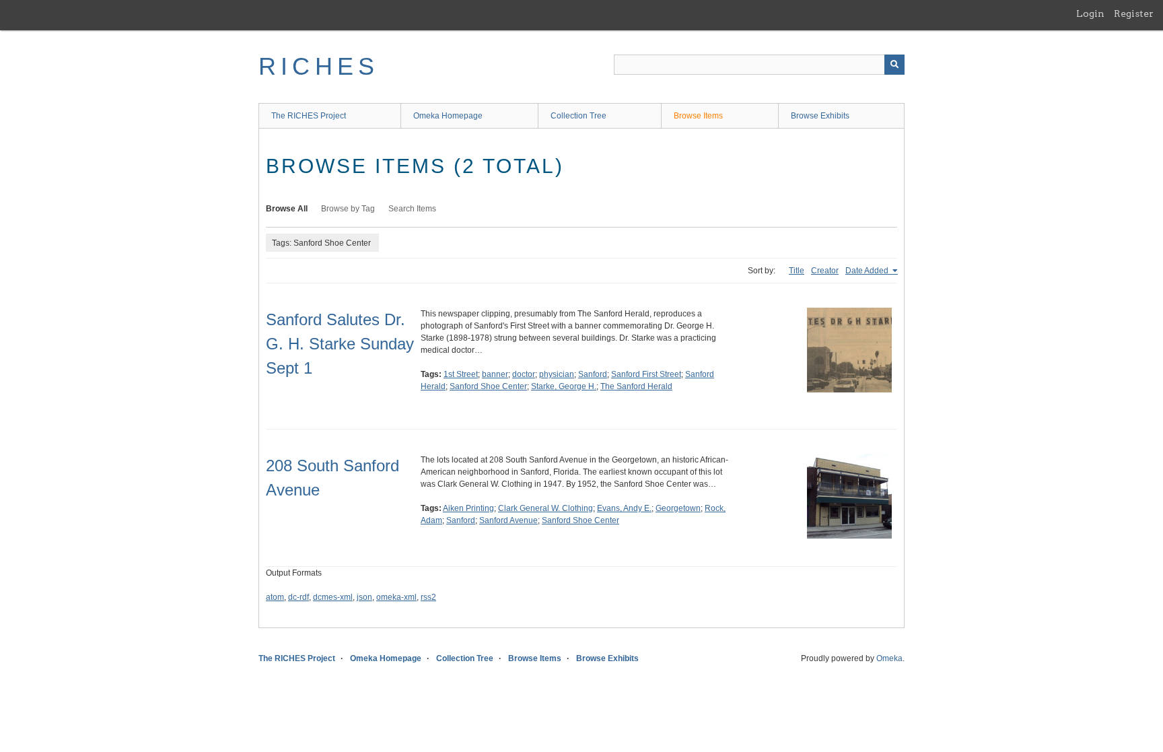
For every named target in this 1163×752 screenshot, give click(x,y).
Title (796, 270)
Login (1090, 13)
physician (556, 374)
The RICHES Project (308, 116)
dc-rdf (298, 597)
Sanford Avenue (508, 520)
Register (1134, 13)
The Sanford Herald (636, 386)
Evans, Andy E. (624, 508)
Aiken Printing (468, 508)
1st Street (461, 374)
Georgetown (678, 508)
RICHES (318, 66)
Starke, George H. (563, 386)
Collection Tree (578, 116)
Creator (825, 270)
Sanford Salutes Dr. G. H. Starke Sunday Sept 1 (340, 343)
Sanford (592, 374)
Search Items (412, 208)
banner (495, 374)
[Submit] (894, 65)
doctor (523, 374)
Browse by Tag (348, 208)
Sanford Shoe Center (488, 386)
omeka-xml (396, 597)
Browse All (287, 208)
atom (275, 597)
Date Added (867, 270)
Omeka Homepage (448, 116)
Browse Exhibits (820, 116)
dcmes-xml (333, 597)
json (364, 597)
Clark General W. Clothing (545, 508)
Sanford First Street (646, 374)
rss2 (428, 597)
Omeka (889, 658)
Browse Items (698, 116)
